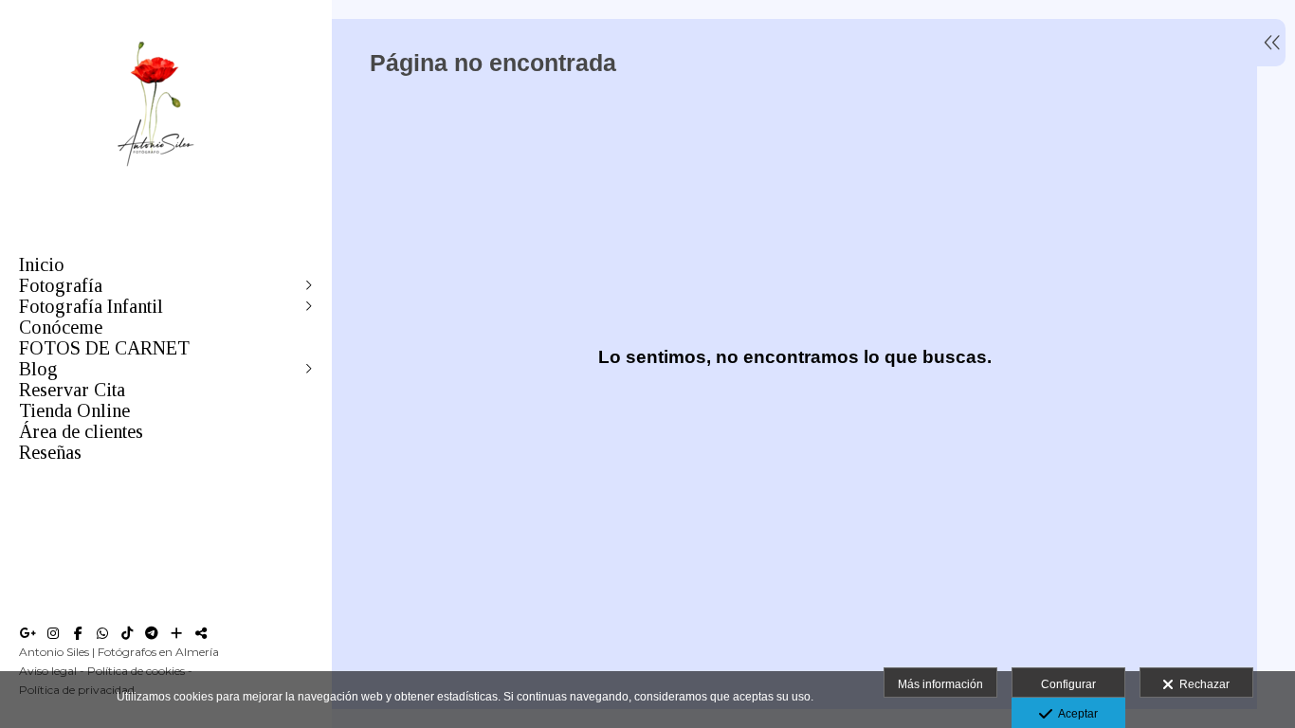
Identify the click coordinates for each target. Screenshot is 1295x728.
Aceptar (1075, 713)
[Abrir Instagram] (53, 633)
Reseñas (50, 452)
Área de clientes (81, 431)
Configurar (1068, 684)
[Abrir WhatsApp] (102, 633)
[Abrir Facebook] (77, 633)
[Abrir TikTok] (127, 633)
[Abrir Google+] (28, 633)
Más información (940, 684)
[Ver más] (176, 633)
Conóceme (60, 327)
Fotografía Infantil (91, 306)
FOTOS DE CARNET (104, 347)
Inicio (41, 264)
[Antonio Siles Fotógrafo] (156, 179)
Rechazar (1202, 684)
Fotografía (60, 285)
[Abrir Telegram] (151, 633)
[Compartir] (201, 633)
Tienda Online (74, 410)
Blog (38, 368)
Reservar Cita (72, 389)
